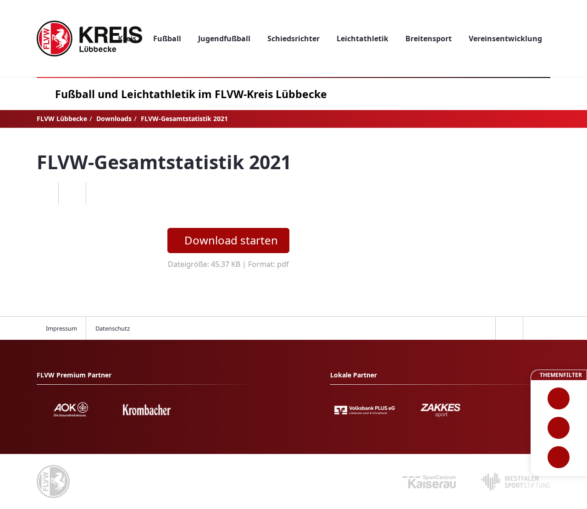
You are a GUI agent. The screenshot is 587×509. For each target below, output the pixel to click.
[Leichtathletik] (558, 428)
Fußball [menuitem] (167, 38)
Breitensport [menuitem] (428, 38)
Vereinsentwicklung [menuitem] (505, 38)
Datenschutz (112, 328)
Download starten (231, 240)
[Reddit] (99, 193)
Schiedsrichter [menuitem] (293, 38)
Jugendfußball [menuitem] (224, 38)
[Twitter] (72, 193)
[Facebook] (44, 193)
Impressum (61, 328)
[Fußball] (558, 398)
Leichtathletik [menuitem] (362, 38)
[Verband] (558, 457)
